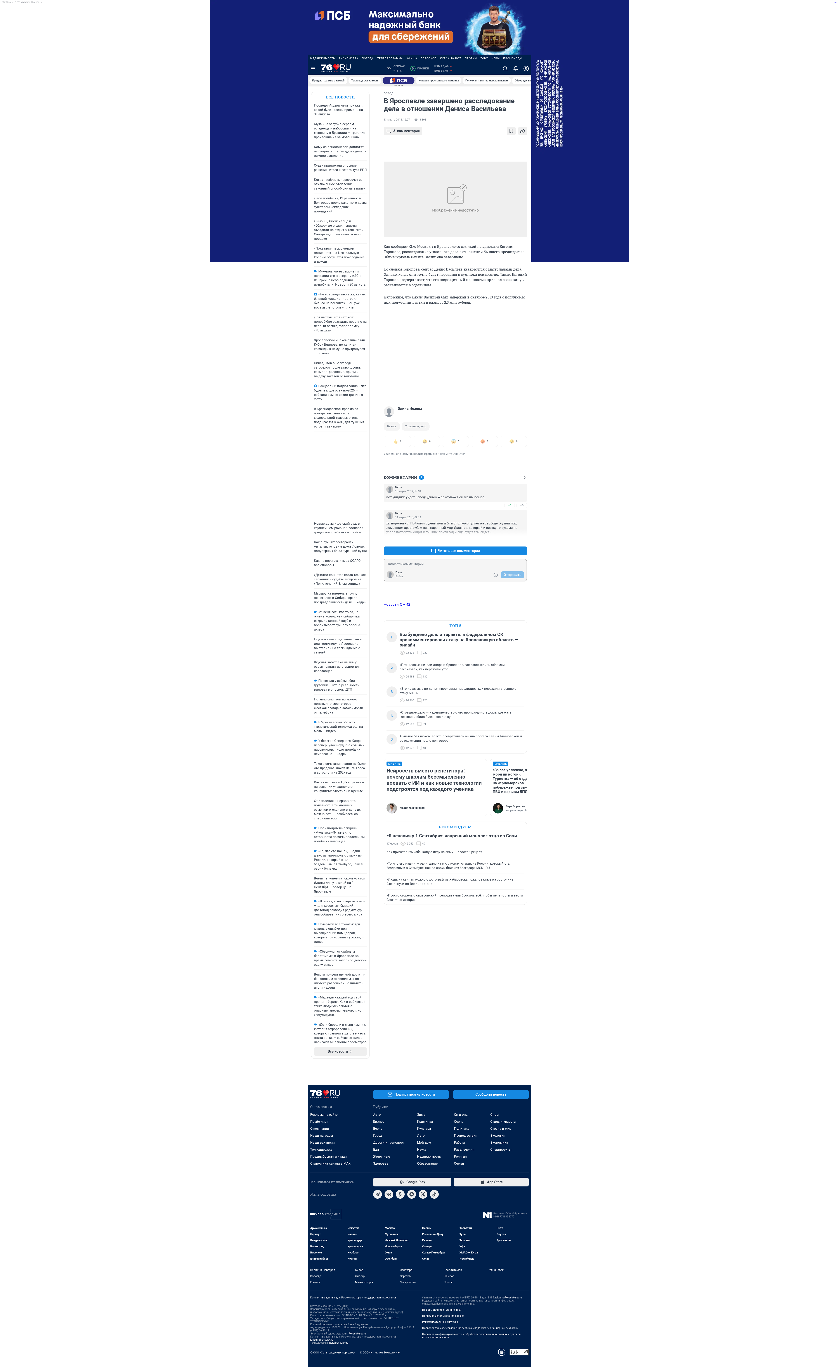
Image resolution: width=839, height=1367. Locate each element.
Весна (377, 1129)
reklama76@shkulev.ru (508, 1297)
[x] (423, 1194)
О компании (319, 1129)
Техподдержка (321, 1150)
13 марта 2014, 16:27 (397, 119)
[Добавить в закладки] (511, 131)
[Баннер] (398, 80)
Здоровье (380, 1163)
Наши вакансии (322, 1143)
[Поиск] (505, 68)
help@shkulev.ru (338, 1342)
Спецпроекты (500, 1150)
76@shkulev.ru (357, 1333)
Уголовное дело (415, 426)
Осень (458, 1122)
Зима (421, 1115)
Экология (497, 1136)
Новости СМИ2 (397, 604)
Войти (399, 576)
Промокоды (512, 58)
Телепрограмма (390, 58)
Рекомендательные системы (440, 1322)
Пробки (471, 58)
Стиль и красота (503, 1122)
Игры (495, 58)
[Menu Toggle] (313, 68)
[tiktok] (434, 1194)
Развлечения (464, 1150)
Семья (459, 1163)
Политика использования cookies (443, 1315)
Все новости (340, 97)
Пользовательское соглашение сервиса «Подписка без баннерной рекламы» (470, 1328)
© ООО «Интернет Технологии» (380, 1352)
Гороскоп (429, 58)
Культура (424, 1129)
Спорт (494, 1115)
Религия (460, 1156)
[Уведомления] (515, 68)
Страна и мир (500, 1129)
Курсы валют (450, 58)
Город (377, 1136)
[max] (411, 1194)
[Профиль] (526, 68)
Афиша (411, 58)
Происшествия (465, 1136)
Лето (421, 1136)
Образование (427, 1163)
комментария (406, 131)
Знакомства (348, 58)
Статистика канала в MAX (330, 1163)
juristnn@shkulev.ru (321, 1339)
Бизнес (378, 1122)
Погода (368, 58)
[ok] (400, 1194)
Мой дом (424, 1143)
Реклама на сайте (324, 1115)
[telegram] (377, 1194)
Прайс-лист (319, 1122)
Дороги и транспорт (388, 1143)
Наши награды (321, 1136)
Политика (461, 1129)
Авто (377, 1115)
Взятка (391, 426)
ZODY (484, 58)
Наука (421, 1150)
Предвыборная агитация (329, 1156)
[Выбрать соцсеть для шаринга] (522, 131)
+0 (509, 505)
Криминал (425, 1122)
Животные (381, 1156)
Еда (376, 1150)
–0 (522, 505)
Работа (459, 1143)
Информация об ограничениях (441, 1309)
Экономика (499, 1143)
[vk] (389, 1194)
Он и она (461, 1115)
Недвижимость (322, 58)
